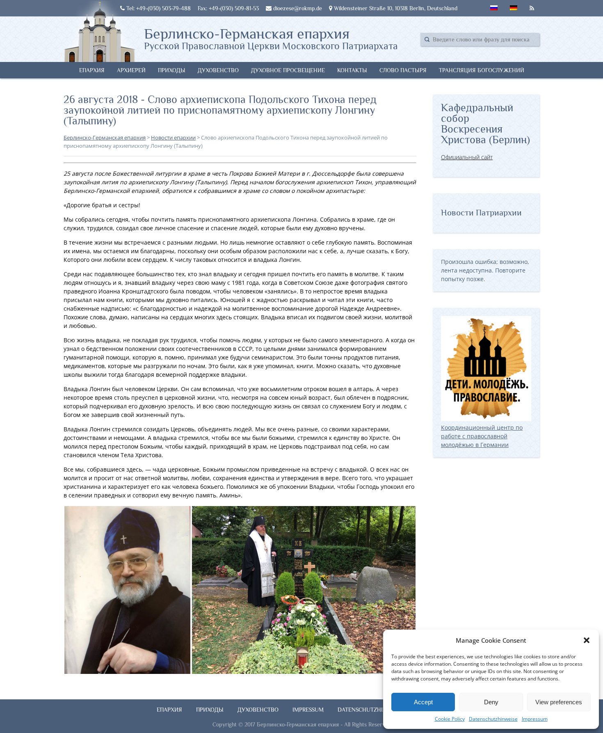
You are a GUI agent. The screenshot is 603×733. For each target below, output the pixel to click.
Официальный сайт (467, 157)
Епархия (92, 70)
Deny (491, 702)
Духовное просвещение (288, 70)
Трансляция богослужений (481, 70)
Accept (423, 702)
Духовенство (218, 70)
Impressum (535, 718)
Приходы (171, 70)
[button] (586, 640)
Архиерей (131, 70)
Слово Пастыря (403, 70)
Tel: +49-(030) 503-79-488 (158, 8)
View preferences (558, 702)
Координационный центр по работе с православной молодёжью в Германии (482, 436)
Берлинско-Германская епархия (271, 38)
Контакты (352, 70)
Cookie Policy (450, 718)
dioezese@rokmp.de (297, 8)
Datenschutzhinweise (493, 718)
